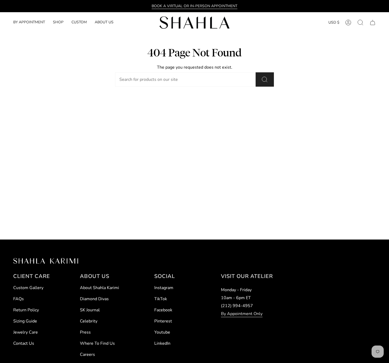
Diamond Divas (94, 299)
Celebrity (88, 321)
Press (85, 332)
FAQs (18, 299)
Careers (87, 354)
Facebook (163, 310)
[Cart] (373, 22)
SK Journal (90, 310)
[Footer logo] (45, 261)
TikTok (160, 299)
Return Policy (26, 310)
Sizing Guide (25, 321)
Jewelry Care (25, 332)
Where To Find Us (97, 343)
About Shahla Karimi (99, 288)
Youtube (162, 332)
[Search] (265, 79)
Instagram (163, 288)
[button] (58, 22)
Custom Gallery (28, 288)
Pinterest (163, 321)
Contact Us (23, 343)
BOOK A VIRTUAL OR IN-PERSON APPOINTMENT (194, 5)
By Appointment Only (242, 314)
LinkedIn (162, 343)
